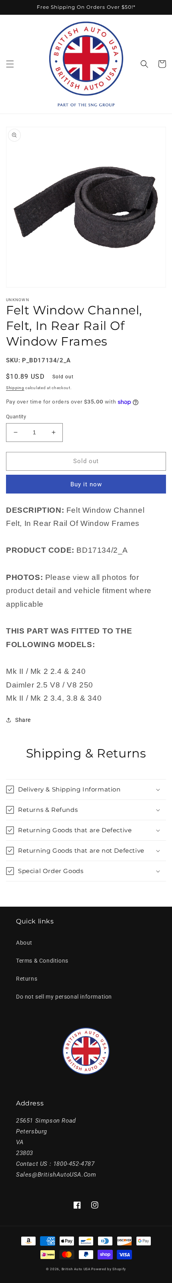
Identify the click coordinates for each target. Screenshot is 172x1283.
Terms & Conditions (42, 960)
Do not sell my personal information (64, 996)
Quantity (16, 417)
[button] (10, 64)
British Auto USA (76, 1269)
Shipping (15, 388)
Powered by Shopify (108, 1269)
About (24, 942)
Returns (26, 978)
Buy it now (86, 484)
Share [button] (23, 720)
